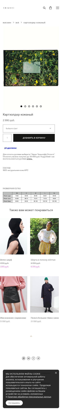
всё (17, 22)
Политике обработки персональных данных (29, 396)
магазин (7, 22)
